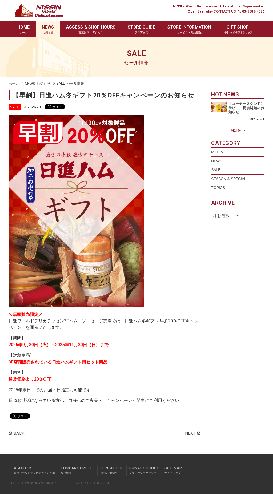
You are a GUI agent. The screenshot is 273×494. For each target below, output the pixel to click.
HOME (23, 29)
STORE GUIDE (141, 29)
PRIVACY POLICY (144, 470)
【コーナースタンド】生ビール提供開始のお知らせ (246, 108)
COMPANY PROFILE (78, 470)
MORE (236, 130)
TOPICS (218, 187)
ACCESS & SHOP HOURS (90, 29)
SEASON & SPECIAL (228, 179)
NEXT (190, 433)
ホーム (14, 84)
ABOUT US (34, 470)
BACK (19, 433)
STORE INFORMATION (189, 29)
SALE (14, 107)
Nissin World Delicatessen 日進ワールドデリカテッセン (39, 10)
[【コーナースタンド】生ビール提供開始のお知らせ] (219, 104)
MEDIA (217, 152)
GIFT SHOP (237, 29)
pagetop (263, 460)
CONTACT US (112, 470)
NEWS (48, 29)
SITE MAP (173, 470)
